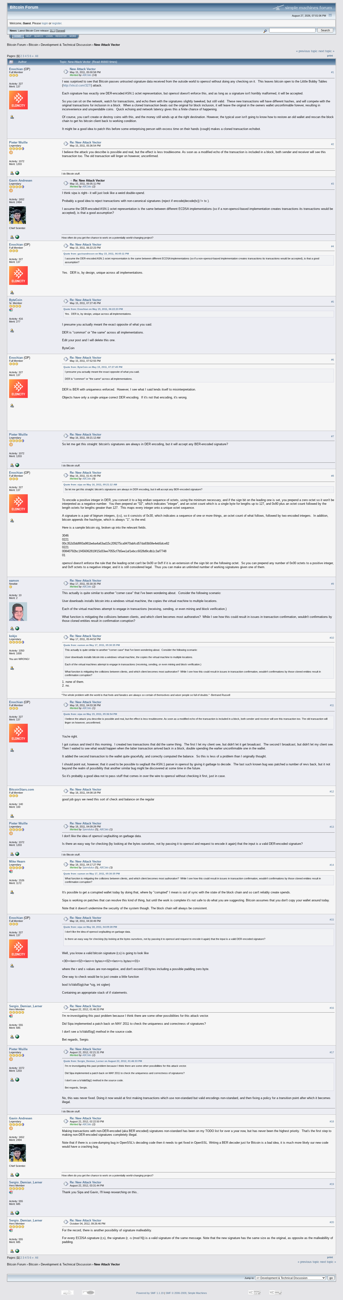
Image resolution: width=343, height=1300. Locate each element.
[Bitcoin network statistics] (16, 172)
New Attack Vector (107, 45)
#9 (332, 583)
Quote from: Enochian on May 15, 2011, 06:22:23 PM (93, 309)
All (36, 55)
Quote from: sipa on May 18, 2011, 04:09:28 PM (90, 927)
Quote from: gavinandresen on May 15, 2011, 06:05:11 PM (96, 253)
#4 (332, 246)
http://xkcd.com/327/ (77, 85)
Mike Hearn (17, 861)
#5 (332, 301)
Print (330, 55)
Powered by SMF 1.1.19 (150, 1293)
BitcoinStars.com (21, 789)
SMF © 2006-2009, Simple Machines (186, 1293)
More (73, 36)
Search (38, 36)
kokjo (13, 636)
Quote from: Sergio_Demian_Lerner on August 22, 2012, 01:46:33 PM (102, 1061)
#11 (332, 705)
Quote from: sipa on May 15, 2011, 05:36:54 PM (90, 714)
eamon (14, 580)
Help (28, 36)
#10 (332, 637)
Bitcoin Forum (16, 45)
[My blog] (16, 236)
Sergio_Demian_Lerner (25, 1006)
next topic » (326, 51)
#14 (332, 864)
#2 (332, 144)
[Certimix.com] (16, 1036)
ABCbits (86, 75)
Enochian (16, 69)
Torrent (60, 30)
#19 (332, 1184)
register (56, 23)
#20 (332, 1222)
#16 (332, 1007)
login (45, 23)
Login (49, 36)
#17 (332, 1052)
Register (61, 36)
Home (17, 36)
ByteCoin (15, 300)
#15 (332, 919)
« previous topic (307, 51)
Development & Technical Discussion (66, 45)
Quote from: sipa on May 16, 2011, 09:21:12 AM (90, 484)
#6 (332, 359)
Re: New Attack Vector (85, 142)
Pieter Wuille (18, 142)
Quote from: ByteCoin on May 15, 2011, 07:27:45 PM (92, 367)
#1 (332, 72)
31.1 (52, 30)
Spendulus (88, 829)
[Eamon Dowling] (16, 628)
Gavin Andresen (20, 180)
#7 (332, 436)
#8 (332, 475)
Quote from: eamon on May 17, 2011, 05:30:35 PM (91, 645)
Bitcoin (33, 45)
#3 (332, 183)
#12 (332, 791)
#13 (332, 826)
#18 (332, 1121)
